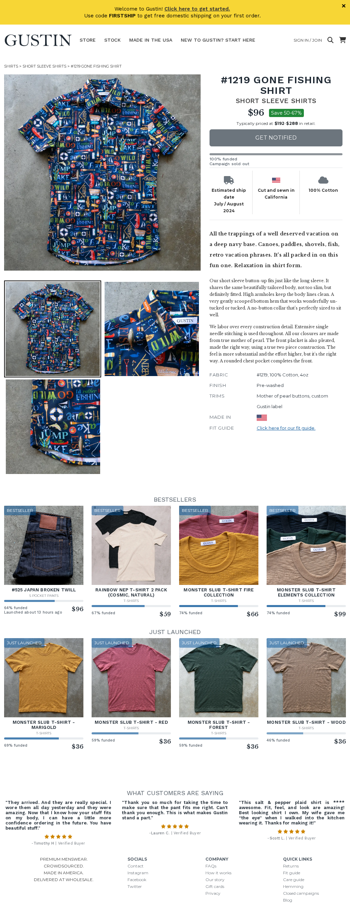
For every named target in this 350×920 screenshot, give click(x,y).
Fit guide (291, 872)
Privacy (212, 893)
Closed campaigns (301, 893)
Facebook (136, 879)
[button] (102, 172)
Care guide (293, 879)
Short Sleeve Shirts (44, 66)
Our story (215, 879)
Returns (291, 865)
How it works (218, 872)
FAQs (210, 865)
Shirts (11, 66)
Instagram (137, 872)
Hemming (293, 886)
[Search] (330, 40)
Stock (112, 40)
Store (88, 40)
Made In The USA (150, 40)
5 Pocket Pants (43, 595)
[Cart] (342, 40)
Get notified (276, 137)
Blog (287, 900)
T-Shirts (131, 601)
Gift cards (214, 886)
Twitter (134, 886)
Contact (135, 865)
